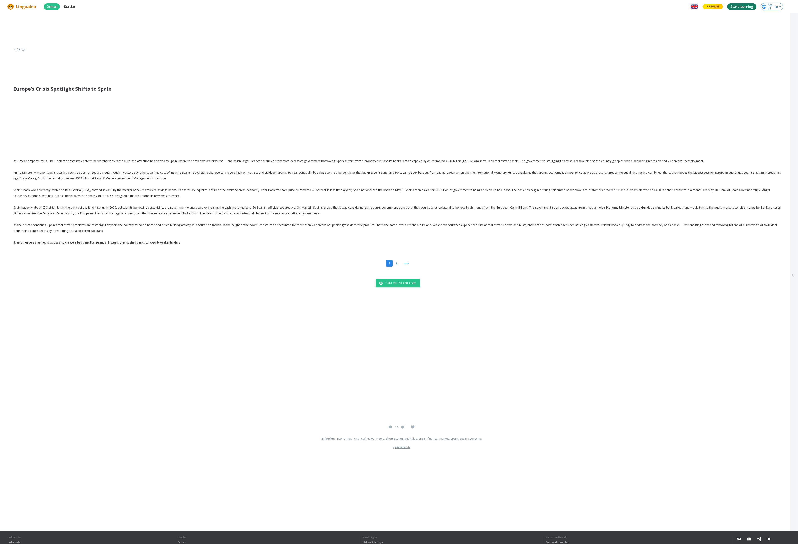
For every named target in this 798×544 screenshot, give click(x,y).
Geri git (21, 49)
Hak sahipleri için (373, 542)
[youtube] (749, 539)
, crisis (421, 438)
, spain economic (470, 438)
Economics (344, 438)
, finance (431, 438)
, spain (453, 438)
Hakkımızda (13, 542)
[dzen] (769, 539)
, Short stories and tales (400, 438)
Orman (182, 542)
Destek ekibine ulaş (557, 542)
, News (379, 438)
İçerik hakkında (401, 447)
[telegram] (759, 539)
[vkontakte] (739, 539)
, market (443, 438)
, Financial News (363, 438)
